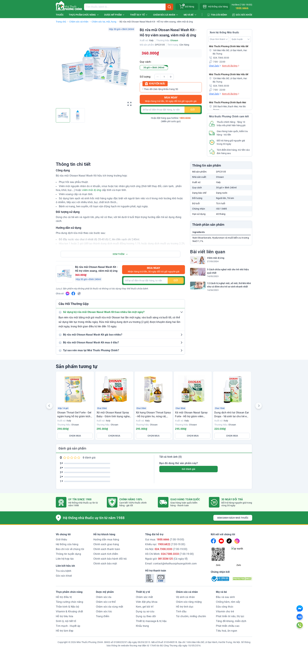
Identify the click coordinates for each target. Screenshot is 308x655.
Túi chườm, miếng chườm (191, 616)
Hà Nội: (166, 549)
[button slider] (49, 406)
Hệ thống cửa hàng (67, 544)
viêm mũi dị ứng (91, 190)
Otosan (174, 40)
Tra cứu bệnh (63, 570)
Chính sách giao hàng (106, 544)
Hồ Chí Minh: (169, 553)
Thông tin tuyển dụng (68, 553)
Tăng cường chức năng (69, 601)
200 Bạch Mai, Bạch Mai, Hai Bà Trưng (229, 108)
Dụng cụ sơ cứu (145, 611)
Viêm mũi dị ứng (215, 258)
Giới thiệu (61, 539)
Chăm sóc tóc (104, 611)
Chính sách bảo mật (105, 563)
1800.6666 (241, 8)
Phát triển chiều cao (227, 625)
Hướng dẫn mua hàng (106, 539)
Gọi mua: (164, 539)
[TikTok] (229, 541)
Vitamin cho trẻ (225, 611)
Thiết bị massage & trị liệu (151, 621)
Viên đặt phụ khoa (146, 601)
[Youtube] (221, 541)
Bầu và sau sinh (225, 597)
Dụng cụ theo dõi (146, 616)
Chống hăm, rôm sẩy (228, 601)
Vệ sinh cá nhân (185, 597)
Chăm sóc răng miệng (189, 601)
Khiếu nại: (165, 544)
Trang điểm (102, 616)
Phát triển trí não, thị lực (230, 616)
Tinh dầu (181, 611)
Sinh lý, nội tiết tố (66, 621)
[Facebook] (213, 541)
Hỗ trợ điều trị (64, 597)
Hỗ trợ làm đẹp (64, 630)
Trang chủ (61, 21)
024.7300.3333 (221, 57)
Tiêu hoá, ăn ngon (226, 630)
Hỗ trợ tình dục (184, 606)
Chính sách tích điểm (105, 553)
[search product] (169, 7)
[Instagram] (237, 541)
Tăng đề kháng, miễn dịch (231, 621)
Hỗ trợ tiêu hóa (64, 616)
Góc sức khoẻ (64, 575)
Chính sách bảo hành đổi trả (110, 558)
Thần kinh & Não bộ (67, 606)
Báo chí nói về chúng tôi (70, 549)
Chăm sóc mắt (144, 597)
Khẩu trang (142, 625)
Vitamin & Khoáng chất (69, 611)
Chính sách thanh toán (106, 549)
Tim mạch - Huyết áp (68, 625)
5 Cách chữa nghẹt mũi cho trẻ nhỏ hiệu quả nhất (228, 271)
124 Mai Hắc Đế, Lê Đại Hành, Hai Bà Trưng (230, 80)
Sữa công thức (224, 606)
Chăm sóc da (103, 597)
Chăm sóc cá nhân (78, 21)
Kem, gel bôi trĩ (144, 606)
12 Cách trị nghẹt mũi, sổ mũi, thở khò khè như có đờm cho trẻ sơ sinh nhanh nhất (229, 285)
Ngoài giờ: (166, 558)
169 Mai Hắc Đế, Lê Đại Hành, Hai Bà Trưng (230, 52)
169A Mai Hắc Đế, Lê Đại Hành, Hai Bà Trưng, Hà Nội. (213, 642)
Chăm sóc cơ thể (106, 601)
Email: (171, 563)
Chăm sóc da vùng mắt (109, 606)
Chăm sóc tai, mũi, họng (104, 21)
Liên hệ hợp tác (65, 558)
